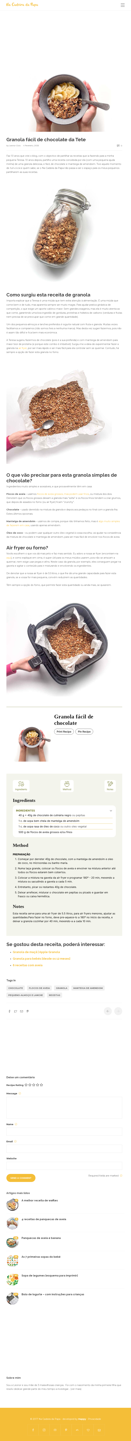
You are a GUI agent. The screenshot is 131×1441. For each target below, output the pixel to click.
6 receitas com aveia (27, 965)
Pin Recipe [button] (84, 731)
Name (10, 1124)
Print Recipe (64, 731)
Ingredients (21, 789)
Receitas (54, 995)
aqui (8, 557)
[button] (111, 810)
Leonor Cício (15, 145)
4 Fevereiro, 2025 (31, 145)
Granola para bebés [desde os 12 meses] (41, 958)
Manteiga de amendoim (88, 988)
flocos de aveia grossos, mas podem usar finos (63, 494)
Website (11, 1158)
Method (67, 789)
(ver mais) (75, 1389)
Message (12, 1093)
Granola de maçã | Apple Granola (36, 952)
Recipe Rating (14, 1085)
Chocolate (15, 988)
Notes (110, 789)
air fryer (23, 348)
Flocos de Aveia (39, 988)
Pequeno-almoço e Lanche (25, 995)
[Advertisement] (64, 43)
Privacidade (94, 1419)
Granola (61, 988)
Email (9, 1141)
